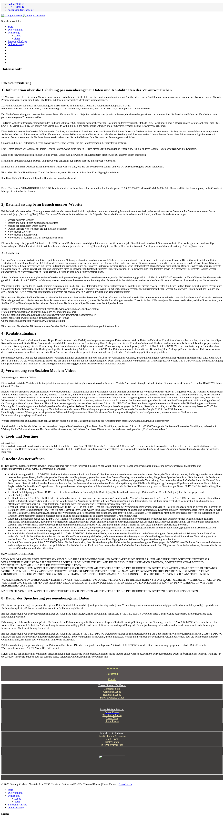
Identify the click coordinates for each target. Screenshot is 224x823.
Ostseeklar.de (125, 784)
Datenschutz (112, 673)
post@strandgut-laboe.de (21, 10)
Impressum (112, 668)
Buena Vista (112, 718)
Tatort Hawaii (112, 739)
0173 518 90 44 (16, 7)
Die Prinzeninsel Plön (112, 744)
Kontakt (112, 679)
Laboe (17, 35)
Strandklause (112, 721)
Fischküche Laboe (112, 715)
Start (10, 26)
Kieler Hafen (112, 742)
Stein (17, 38)
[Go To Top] (1, 820)
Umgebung (14, 32)
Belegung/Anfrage (17, 41)
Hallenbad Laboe (112, 694)
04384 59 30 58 (16, 4)
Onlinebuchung (16, 44)
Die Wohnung (15, 29)
